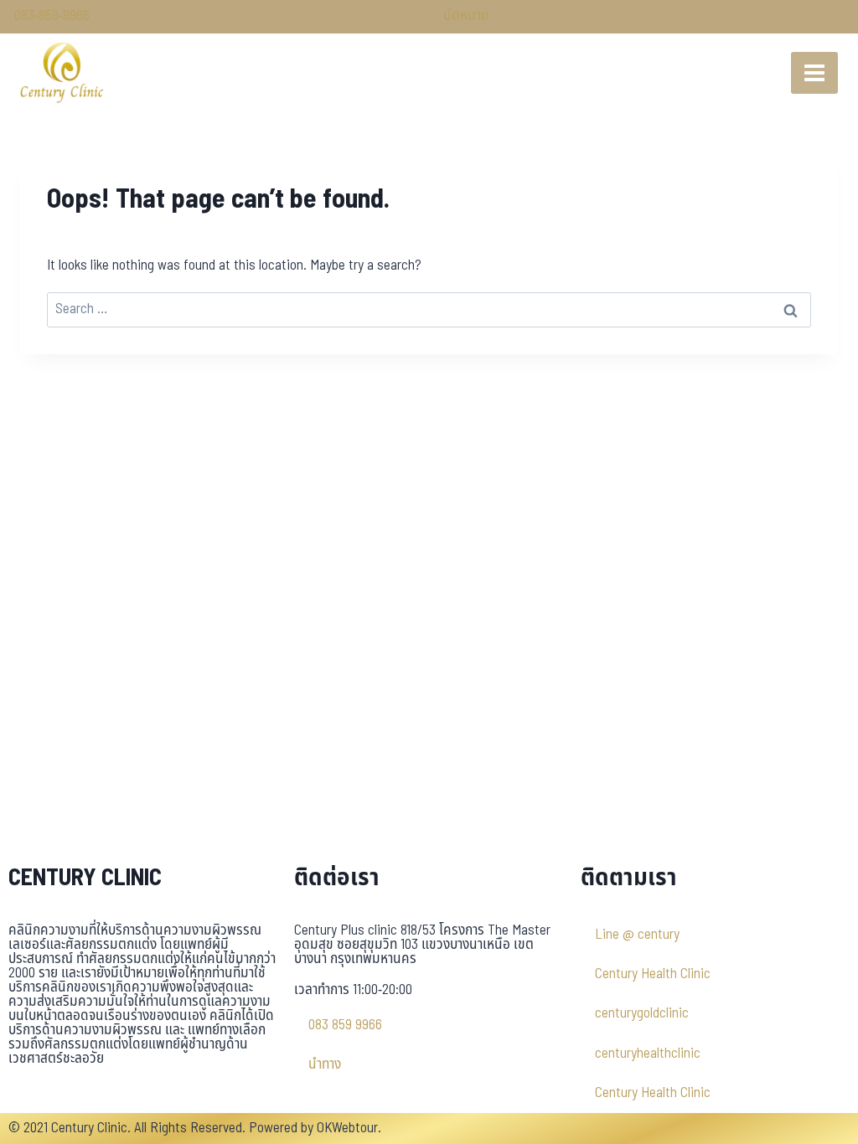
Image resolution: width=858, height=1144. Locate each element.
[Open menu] (814, 73)
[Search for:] (429, 309)
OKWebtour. (349, 1128)
